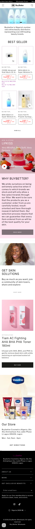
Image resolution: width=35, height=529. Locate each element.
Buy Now (17, 365)
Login (8, 75)
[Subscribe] (32, 490)
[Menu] (3, 5)
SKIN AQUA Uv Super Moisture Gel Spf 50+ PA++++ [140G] (9, 116)
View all (17, 130)
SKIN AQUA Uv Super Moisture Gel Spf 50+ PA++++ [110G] (25, 71)
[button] (32, 5)
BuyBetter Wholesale (17, 519)
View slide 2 (14, 21)
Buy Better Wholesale (17, 524)
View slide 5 (24, 21)
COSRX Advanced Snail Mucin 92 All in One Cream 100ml (9, 71)
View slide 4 (21, 21)
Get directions (17, 445)
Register (7, 77)
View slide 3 (17, 21)
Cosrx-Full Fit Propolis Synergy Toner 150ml (25, 116)
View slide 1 (11, 21)
